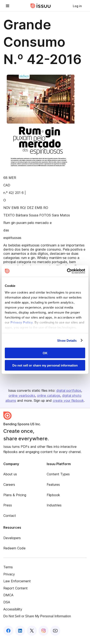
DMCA (8, 595)
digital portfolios (68, 390)
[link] (77, 6)
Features (53, 484)
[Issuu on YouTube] (55, 631)
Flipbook (53, 495)
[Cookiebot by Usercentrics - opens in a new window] (67, 271)
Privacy (9, 574)
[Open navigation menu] (7, 6)
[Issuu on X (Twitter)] (32, 631)
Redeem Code (14, 548)
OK (45, 353)
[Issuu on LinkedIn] (20, 631)
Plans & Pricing (14, 495)
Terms (8, 567)
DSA (6, 602)
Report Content (15, 588)
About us (10, 474)
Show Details (67, 340)
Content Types (58, 474)
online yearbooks (22, 395)
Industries (54, 505)
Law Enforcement (17, 581)
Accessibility (12, 609)
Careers (9, 484)
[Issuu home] (40, 6)
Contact (9, 515)
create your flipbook (68, 400)
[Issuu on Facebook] (8, 631)
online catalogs (48, 395)
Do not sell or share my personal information (45, 365)
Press (7, 505)
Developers (12, 538)
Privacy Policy (21, 322)
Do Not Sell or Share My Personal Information (37, 616)
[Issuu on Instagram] (44, 631)
